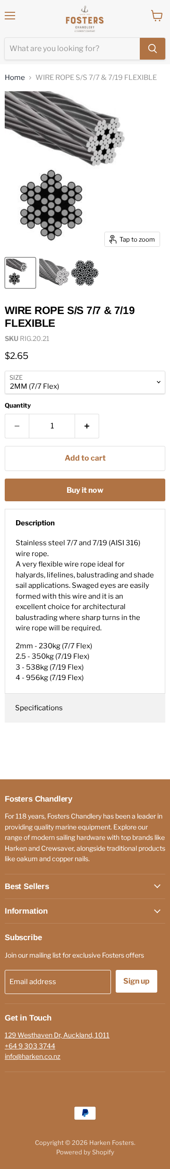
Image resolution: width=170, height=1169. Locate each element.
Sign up (136, 981)
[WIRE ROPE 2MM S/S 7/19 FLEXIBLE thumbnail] (69, 273)
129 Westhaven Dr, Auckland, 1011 (57, 1035)
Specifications (39, 708)
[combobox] (72, 49)
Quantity (18, 405)
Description (35, 523)
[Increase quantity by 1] (87, 426)
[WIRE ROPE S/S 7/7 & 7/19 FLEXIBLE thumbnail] (20, 273)
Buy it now (85, 490)
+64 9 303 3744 (30, 1046)
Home (15, 78)
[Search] (152, 49)
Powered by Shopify (85, 1152)
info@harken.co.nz (32, 1056)
